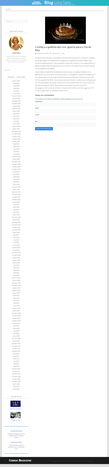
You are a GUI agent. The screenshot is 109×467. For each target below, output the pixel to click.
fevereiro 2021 (16, 247)
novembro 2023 (16, 164)
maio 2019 (16, 300)
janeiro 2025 (16, 129)
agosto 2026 (16, 81)
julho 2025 (16, 113)
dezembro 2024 (16, 131)
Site (36, 121)
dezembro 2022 (16, 192)
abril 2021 (16, 242)
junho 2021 (16, 237)
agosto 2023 (16, 172)
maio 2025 (16, 118)
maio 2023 (16, 179)
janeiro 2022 (16, 220)
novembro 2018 (16, 316)
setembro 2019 (16, 290)
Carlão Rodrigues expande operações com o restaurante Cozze (16, 447)
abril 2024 (16, 151)
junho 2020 (16, 268)
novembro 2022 (16, 194)
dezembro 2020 (16, 252)
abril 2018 (16, 333)
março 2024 (16, 154)
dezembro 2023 (16, 161)
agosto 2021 (16, 232)
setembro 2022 (16, 199)
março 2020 (16, 275)
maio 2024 (16, 149)
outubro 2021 (16, 227)
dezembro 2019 (16, 283)
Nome (37, 108)
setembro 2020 (16, 260)
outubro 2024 (16, 136)
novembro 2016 (16, 376)
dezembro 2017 (16, 343)
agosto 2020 (16, 262)
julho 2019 (16, 295)
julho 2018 (16, 326)
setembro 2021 (16, 230)
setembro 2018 (16, 321)
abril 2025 (16, 121)
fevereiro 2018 (16, 338)
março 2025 (16, 124)
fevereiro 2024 (16, 156)
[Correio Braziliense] (38, 2)
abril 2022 (16, 212)
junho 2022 (16, 207)
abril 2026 (16, 91)
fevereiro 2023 (16, 187)
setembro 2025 (16, 108)
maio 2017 (16, 361)
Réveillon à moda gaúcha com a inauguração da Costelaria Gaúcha (16, 435)
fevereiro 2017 (16, 369)
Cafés (63, 53)
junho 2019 (16, 298)
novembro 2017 (16, 346)
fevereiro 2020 (16, 278)
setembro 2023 (16, 169)
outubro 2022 (16, 197)
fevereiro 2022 (16, 217)
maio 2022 (16, 209)
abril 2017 (16, 364)
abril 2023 (16, 182)
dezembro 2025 (16, 101)
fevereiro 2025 (16, 126)
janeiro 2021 (16, 250)
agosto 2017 (16, 353)
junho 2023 (16, 177)
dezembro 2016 (16, 374)
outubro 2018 (16, 318)
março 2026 (16, 93)
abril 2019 (16, 303)
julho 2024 (16, 144)
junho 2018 (16, 328)
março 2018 (16, 336)
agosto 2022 (16, 202)
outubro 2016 (16, 379)
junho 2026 (16, 86)
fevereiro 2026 (16, 96)
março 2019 (16, 305)
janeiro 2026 (16, 98)
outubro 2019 (16, 288)
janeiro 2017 (16, 371)
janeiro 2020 (16, 280)
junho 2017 (16, 358)
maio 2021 (16, 240)
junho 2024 (16, 146)
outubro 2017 (16, 348)
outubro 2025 (16, 106)
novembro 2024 (16, 134)
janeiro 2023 (16, 189)
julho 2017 (16, 356)
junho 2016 (16, 389)
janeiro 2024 (16, 159)
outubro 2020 (16, 257)
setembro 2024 (16, 139)
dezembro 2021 (16, 222)
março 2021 (16, 245)
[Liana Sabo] (60, 2)
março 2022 (16, 214)
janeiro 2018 (16, 341)
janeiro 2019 (16, 310)
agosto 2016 (16, 384)
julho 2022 (16, 204)
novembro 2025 (16, 103)
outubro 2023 (16, 166)
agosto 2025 (16, 111)
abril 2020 (16, 273)
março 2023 (16, 184)
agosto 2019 (16, 293)
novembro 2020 (16, 255)
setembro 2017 (16, 351)
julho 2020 (16, 265)
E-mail (37, 114)
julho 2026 (16, 83)
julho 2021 (16, 235)
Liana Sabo (57, 53)
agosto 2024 (16, 141)
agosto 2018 (16, 323)
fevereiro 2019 (16, 308)
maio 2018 (16, 331)
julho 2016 (16, 386)
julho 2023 (16, 174)
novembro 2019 (16, 285)
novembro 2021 (16, 225)
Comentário (39, 101)
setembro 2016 (16, 381)
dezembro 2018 (16, 313)
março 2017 (16, 366)
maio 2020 (16, 270)
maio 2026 (16, 88)
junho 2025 (16, 116)
